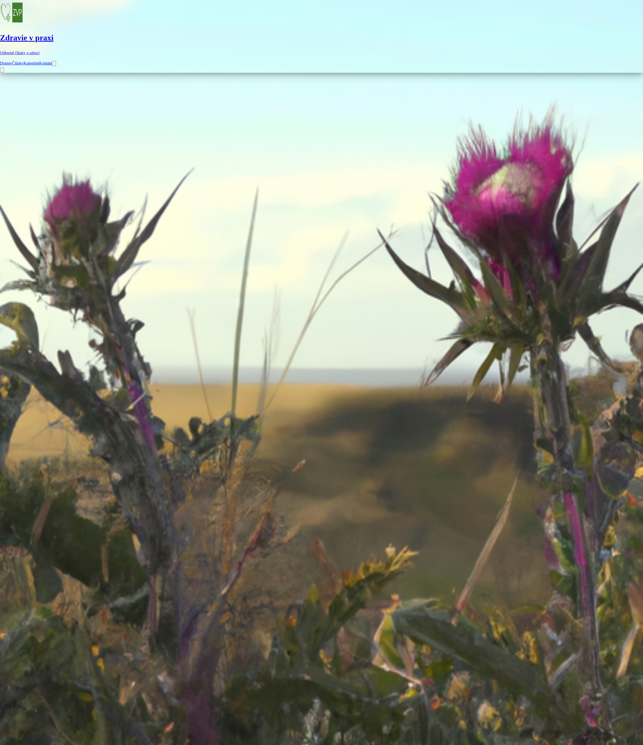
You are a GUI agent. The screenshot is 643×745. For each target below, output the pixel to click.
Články (18, 63)
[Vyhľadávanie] (54, 63)
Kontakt (45, 63)
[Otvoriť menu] (2, 70)
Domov (6, 63)
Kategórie (31, 63)
